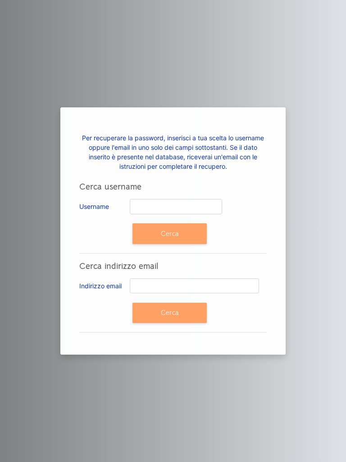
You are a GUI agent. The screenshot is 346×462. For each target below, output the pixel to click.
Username (94, 206)
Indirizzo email (100, 286)
